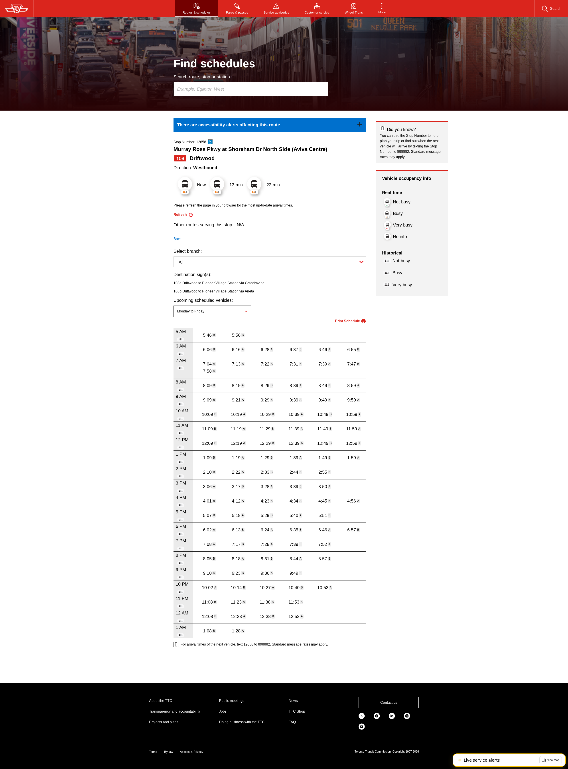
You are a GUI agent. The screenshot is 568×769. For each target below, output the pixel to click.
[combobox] (251, 89)
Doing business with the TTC (242, 722)
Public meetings (231, 701)
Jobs (223, 711)
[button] (382, 8)
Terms (153, 751)
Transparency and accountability (174, 711)
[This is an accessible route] (210, 141)
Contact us (388, 702)
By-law (168, 751)
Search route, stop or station (202, 76)
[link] (270, 125)
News (293, 701)
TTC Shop (297, 711)
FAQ (292, 722)
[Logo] (16, 8)
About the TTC (160, 701)
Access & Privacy (191, 751)
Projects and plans (163, 722)
